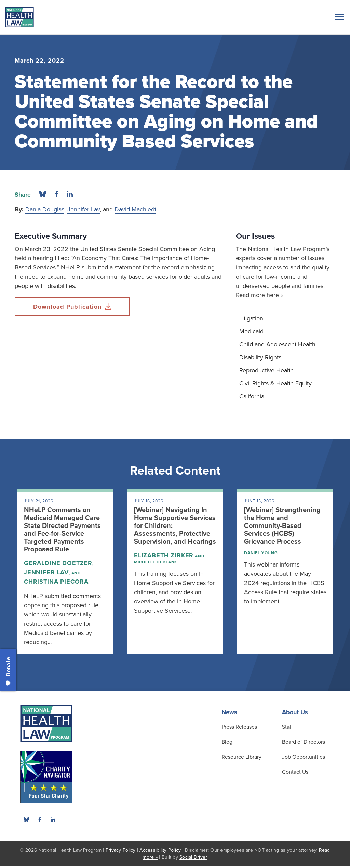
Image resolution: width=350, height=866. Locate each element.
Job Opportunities (303, 757)
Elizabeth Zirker (163, 555)
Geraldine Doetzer (58, 563)
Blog (226, 741)
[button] (338, 16)
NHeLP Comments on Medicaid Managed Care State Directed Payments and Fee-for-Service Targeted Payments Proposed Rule (62, 530)
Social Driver (193, 857)
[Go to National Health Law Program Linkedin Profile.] (53, 819)
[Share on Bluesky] (42, 194)
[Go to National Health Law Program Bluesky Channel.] (26, 819)
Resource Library (241, 757)
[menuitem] (285, 318)
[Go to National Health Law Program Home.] (19, 17)
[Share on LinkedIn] (70, 194)
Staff (287, 726)
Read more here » (259, 295)
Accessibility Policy (160, 850)
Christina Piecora (56, 581)
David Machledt (135, 209)
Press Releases (239, 726)
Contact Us (295, 772)
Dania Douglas (44, 209)
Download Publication (67, 306)
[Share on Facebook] (56, 194)
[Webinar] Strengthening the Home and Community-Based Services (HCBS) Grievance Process (282, 526)
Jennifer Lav (83, 209)
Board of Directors (303, 741)
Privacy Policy (121, 850)
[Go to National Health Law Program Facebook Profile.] (39, 819)
